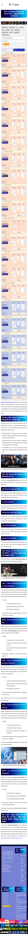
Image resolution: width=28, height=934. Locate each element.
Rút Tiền (5, 900)
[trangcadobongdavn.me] (14, 4)
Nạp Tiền (6, 898)
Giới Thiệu (23, 855)
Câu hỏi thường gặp (23, 880)
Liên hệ (5, 902)
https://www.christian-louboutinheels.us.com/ (11, 838)
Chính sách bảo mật (23, 865)
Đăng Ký (6, 893)
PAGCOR (22, 495)
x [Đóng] (2, 919)
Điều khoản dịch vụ (22, 859)
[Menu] (2, 4)
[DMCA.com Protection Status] (6, 906)
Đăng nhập (6, 896)
